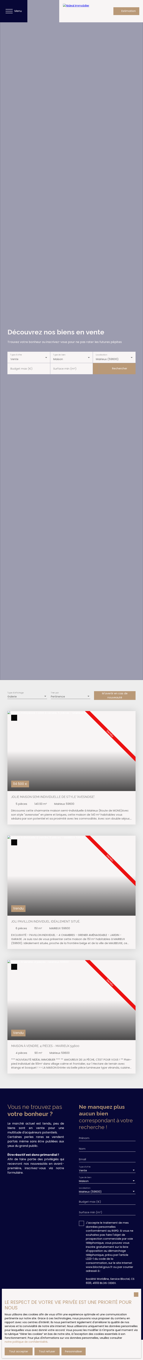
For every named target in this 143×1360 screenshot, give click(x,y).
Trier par (55, 693)
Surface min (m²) (65, 368)
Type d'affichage (15, 693)
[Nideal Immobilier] (81, 11)
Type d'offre (16, 355)
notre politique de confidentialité (26, 1342)
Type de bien (59, 355)
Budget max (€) (21, 368)
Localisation (101, 355)
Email (82, 1159)
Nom (82, 1148)
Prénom (84, 1138)
